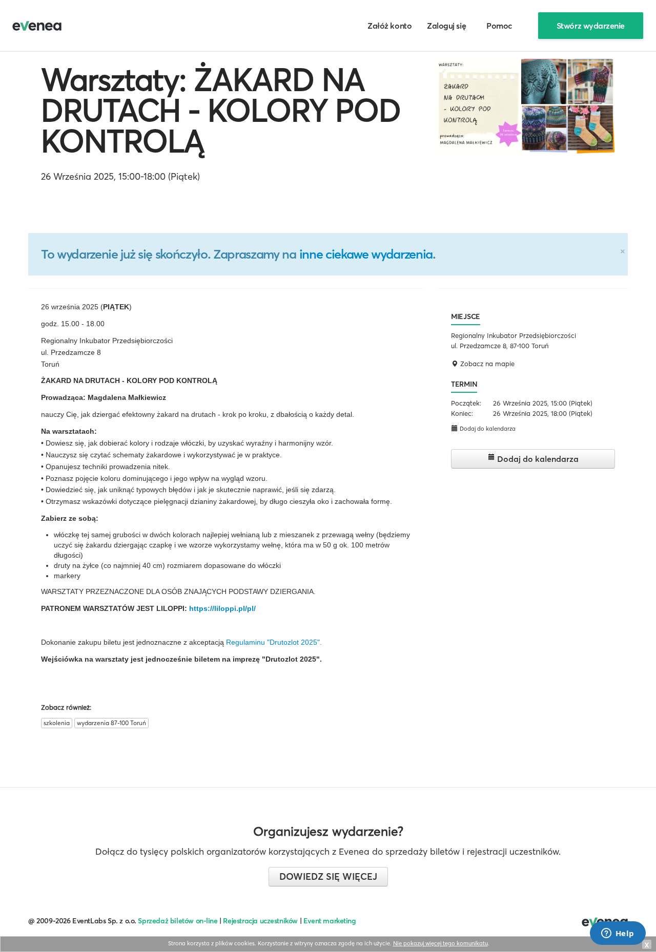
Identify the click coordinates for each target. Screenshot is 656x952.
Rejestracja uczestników (260, 920)
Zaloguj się (446, 25)
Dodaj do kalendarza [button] (487, 428)
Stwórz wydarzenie (591, 25)
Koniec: (462, 413)
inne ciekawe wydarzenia (366, 254)
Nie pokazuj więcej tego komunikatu (440, 943)
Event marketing (329, 920)
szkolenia (57, 723)
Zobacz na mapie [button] (486, 363)
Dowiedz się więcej (328, 876)
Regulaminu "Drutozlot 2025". (274, 642)
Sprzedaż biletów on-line (177, 920)
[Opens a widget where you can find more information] (617, 934)
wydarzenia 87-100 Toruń (111, 723)
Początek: (466, 403)
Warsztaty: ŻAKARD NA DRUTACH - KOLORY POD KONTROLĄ (221, 110)
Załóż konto (389, 25)
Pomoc (499, 25)
